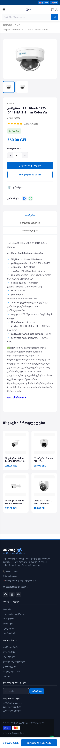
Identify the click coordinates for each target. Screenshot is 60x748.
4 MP (17, 24)
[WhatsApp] (30, 198)
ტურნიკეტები (10, 666)
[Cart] (52, 9)
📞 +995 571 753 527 (11, 571)
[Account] (56, 9)
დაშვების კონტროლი (14, 661)
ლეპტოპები (9, 652)
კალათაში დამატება (30, 165)
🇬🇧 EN (54, 2)
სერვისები (8, 628)
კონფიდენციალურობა (14, 733)
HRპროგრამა (9, 633)
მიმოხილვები (30, 230)
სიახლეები (8, 618)
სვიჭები (7, 676)
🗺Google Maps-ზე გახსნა (15, 587)
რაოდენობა (14, 148)
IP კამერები (9, 656)
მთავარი (7, 24)
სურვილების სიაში (30, 174)
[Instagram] (12, 594)
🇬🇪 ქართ (43, 2)
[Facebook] (24, 198)
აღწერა (30, 215)
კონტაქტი (8, 623)
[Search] (54, 17)
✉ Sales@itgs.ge (10, 576)
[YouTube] (18, 594)
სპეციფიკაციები (30, 222)
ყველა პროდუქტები (13, 614)
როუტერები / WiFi (11, 671)
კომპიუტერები (10, 647)
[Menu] (4, 9)
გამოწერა (36, 691)
